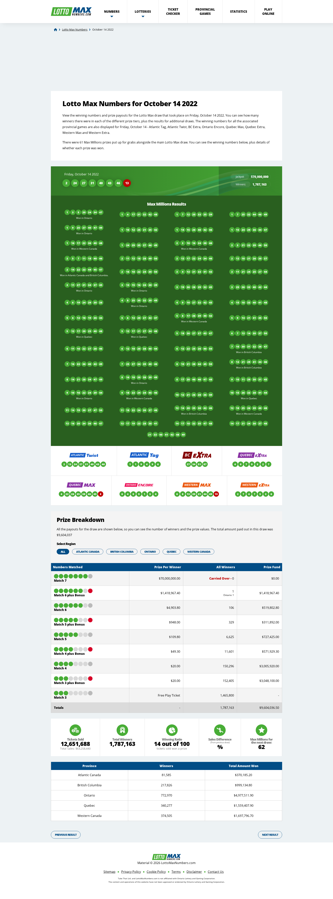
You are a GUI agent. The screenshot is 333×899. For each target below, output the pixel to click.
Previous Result (66, 835)
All (63, 551)
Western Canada (198, 551)
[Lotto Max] (55, 29)
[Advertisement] (166, 62)
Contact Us (216, 872)
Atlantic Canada (87, 551)
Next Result (270, 835)
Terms (176, 872)
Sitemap (109, 872)
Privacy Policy (131, 872)
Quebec (171, 551)
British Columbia (121, 551)
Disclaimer (194, 872)
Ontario (150, 551)
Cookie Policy (156, 872)
